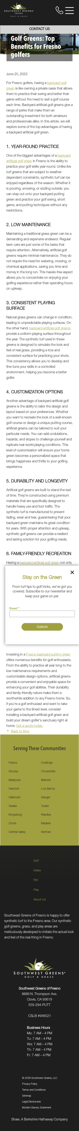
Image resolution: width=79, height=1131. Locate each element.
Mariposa (14, 780)
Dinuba (13, 771)
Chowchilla (48, 771)
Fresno (13, 763)
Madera (46, 823)
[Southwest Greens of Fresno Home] (19, 9)
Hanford (14, 788)
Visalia (13, 806)
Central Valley (17, 832)
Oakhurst (14, 797)
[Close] (72, 573)
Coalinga (46, 763)
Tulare (45, 806)
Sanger (45, 797)
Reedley (46, 814)
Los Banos (48, 788)
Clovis (12, 823)
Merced (46, 780)
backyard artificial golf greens (50, 328)
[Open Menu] (69, 10)
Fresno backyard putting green (48, 655)
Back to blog (20, 731)
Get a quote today (29, 726)
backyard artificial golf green (39, 563)
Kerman (46, 832)
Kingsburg (15, 814)
